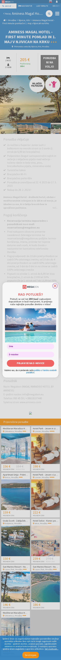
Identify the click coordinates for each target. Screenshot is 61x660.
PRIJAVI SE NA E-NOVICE (30, 363)
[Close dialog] (55, 285)
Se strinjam (30, 655)
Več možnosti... (51, 649)
